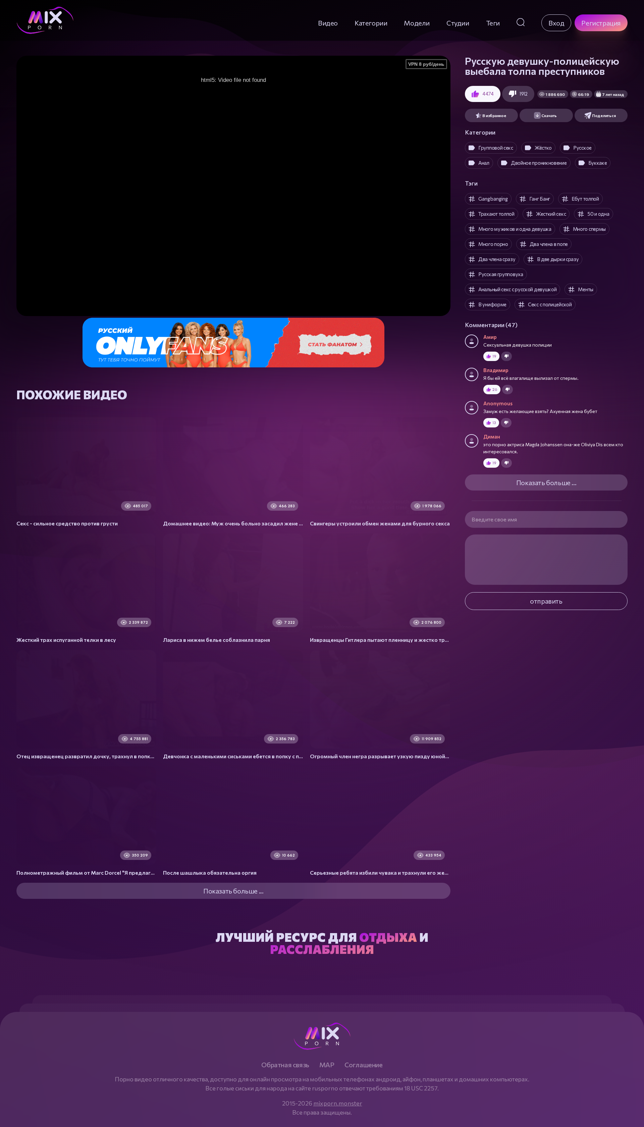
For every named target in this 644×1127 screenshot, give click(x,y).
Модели (417, 23)
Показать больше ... (546, 482)
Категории (371, 23)
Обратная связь (285, 1065)
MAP (326, 1065)
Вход (556, 23)
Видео (328, 23)
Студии (457, 23)
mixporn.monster (337, 1103)
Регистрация (601, 23)
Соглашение (363, 1065)
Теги (493, 23)
